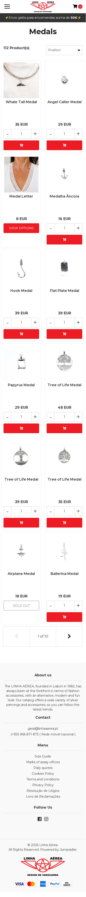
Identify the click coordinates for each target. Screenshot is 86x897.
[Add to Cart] (21, 145)
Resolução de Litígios (43, 791)
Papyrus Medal (21, 385)
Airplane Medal (21, 574)
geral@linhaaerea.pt (43, 729)
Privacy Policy (43, 785)
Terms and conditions (43, 779)
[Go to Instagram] (46, 820)
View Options (21, 228)
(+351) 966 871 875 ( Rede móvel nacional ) (43, 734)
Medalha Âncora (64, 196)
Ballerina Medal (65, 574)
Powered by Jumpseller (58, 850)
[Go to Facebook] (40, 820)
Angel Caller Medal (65, 102)
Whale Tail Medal (21, 102)
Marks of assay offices (43, 762)
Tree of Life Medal (64, 385)
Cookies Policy (43, 774)
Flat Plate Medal (64, 291)
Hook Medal (21, 291)
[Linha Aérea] (42, 6)
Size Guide (43, 756)
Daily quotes (43, 768)
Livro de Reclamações (43, 796)
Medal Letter (21, 196)
